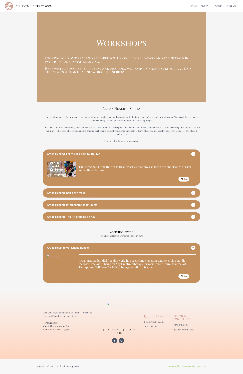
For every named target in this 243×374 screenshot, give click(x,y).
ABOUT (204, 6)
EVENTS (218, 6)
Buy (186, 179)
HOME (193, 6)
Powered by (175, 366)
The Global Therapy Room (33, 6)
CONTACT (231, 6)
